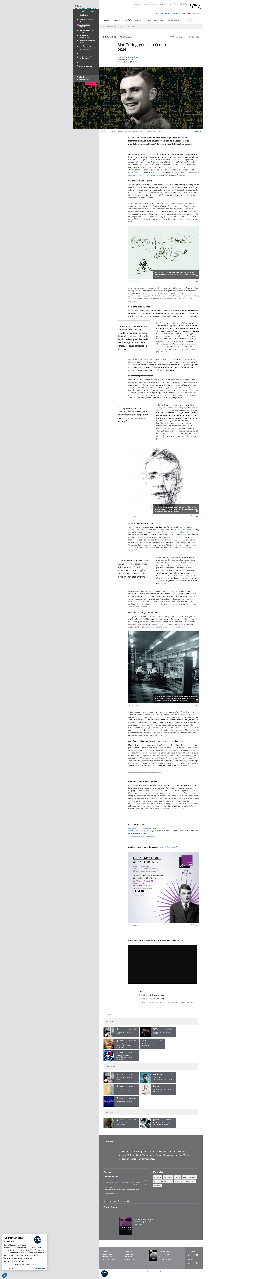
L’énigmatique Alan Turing (166, 847)
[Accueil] (85, 8)
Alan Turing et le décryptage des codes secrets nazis (147, 828)
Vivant (107, 20)
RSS (186, 4)
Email (197, 1263)
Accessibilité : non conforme (168, 1272)
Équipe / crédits (107, 1254)
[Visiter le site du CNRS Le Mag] (195, 7)
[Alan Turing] (109, 1123)
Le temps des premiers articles (86, 31)
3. (139, 1002)
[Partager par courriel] (122, 1201)
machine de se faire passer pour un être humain (167, 627)
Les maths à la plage (122, 1090)
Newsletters (128, 1251)
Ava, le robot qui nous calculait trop (141, 836)
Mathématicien (168, 1177)
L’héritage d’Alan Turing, (136, 831)
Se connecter (146, 4)
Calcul (184, 1177)
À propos (105, 1251)
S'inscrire (155, 4)
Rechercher (137, 4)
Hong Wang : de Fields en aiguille (124, 1033)
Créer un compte (195, 1272)
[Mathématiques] (109, 1077)
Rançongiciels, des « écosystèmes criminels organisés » (124, 1057)
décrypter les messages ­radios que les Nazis (177, 532)
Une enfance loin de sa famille (86, 20)
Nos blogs (162, 4)
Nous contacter (129, 1254)
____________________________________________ (91, 53)
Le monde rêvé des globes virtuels (161, 1033)
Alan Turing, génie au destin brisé (124, 27)
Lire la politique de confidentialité (14, 1261)
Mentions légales (130, 1259)
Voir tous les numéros (165, 1259)
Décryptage (157, 1185)
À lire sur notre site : (85, 66)
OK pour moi (40, 1268)
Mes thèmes (173, 20)
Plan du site (128, 1257)
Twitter (175, 4)
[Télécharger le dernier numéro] (153, 1255)
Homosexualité (179, 1181)
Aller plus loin (83, 77)
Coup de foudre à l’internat (84, 26)
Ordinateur (192, 1177)
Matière (117, 20)
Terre (148, 20)
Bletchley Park (190, 1181)
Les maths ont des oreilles (124, 1102)
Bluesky (181, 4)
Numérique (159, 20)
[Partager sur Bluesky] (195, 1263)
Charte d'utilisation (108, 1257)
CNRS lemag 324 (164, 1254)
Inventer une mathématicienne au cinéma (162, 1078)
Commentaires (84, 80)
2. (139, 999)
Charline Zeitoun (133, 57)
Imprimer (93, 11)
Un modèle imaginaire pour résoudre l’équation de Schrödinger (125, 1045)
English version (195, 13)
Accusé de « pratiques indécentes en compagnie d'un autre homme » (87, 48)
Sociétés (128, 20)
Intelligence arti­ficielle (160, 1181)
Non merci (9, 1268)
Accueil (104, 27)
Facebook (178, 4)
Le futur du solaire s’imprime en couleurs (151, 1044)
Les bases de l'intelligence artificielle (87, 42)
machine (177, 1177)
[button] (4, 1275)
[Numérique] (109, 1032)
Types (192, 20)
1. (139, 995)
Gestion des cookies (153, 1272)
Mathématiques (125, 37)
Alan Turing (157, 1177)
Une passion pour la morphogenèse (85, 58)
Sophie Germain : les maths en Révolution (162, 1090)
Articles (110, 27)
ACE (171, 1181)
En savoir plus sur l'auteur (111, 1193)
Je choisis (24, 1268)
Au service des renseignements (84, 36)
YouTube (183, 4)
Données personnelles (109, 1259)
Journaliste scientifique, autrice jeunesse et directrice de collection (124, 1180)
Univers (139, 20)
